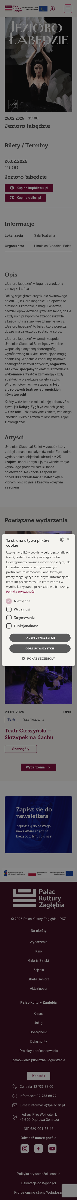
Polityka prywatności (20, 592)
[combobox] (62, 539)
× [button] (68, 539)
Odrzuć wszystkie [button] (39, 648)
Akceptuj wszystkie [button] (40, 637)
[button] (38, 658)
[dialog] (38, 600)
